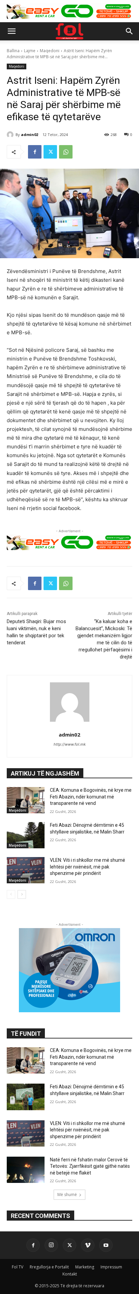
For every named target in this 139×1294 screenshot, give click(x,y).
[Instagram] (51, 1245)
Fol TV (17, 1267)
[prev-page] (11, 894)
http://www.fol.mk (70, 744)
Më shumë (67, 1194)
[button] (11, 31)
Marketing (84, 1267)
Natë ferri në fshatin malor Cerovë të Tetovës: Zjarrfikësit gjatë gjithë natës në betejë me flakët (90, 1166)
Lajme (29, 51)
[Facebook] (34, 152)
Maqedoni (49, 51)
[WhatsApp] (66, 152)
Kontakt (69, 1274)
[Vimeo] (87, 1245)
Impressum (111, 1267)
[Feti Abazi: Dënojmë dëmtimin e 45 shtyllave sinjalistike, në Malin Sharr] (26, 835)
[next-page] (22, 894)
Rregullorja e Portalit (49, 1267)
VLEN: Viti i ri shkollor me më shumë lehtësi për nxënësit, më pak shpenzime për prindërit (87, 866)
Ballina (13, 51)
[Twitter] (50, 152)
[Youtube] (106, 1245)
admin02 (29, 134)
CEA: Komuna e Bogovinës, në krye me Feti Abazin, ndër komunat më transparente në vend (91, 796)
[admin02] (11, 134)
